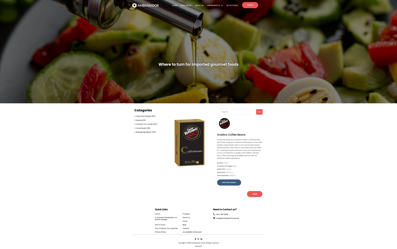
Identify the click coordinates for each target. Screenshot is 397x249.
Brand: (220, 163)
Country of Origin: (225, 166)
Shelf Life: (221, 169)
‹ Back (254, 194)
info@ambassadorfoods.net (227, 218)
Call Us (250, 5)
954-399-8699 (222, 214)
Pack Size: (221, 172)
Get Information (229, 182)
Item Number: (223, 175)
